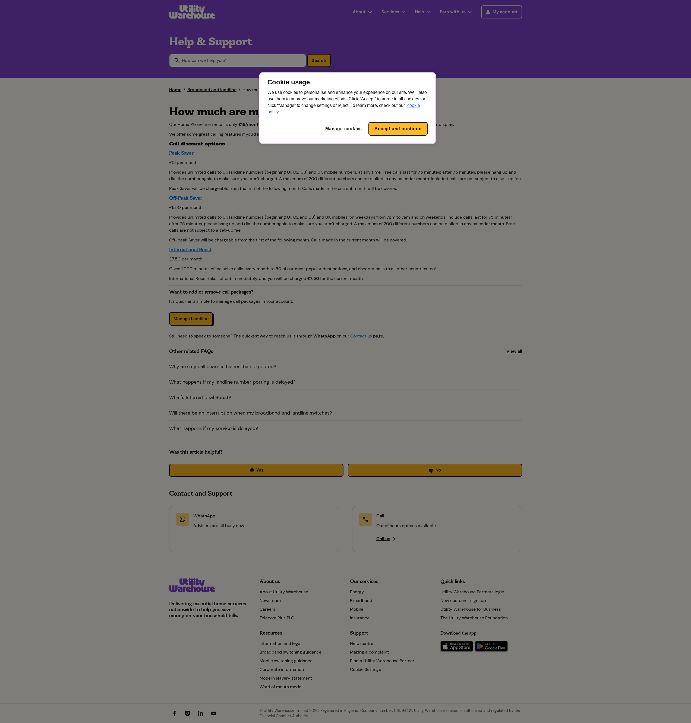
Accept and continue (397, 128)
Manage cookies (343, 128)
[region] (347, 108)
